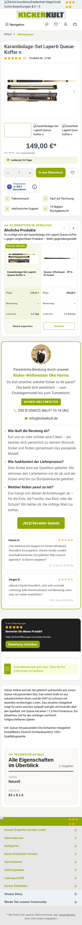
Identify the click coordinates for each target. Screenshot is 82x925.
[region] (41, 91)
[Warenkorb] (75, 24)
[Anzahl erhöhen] (30, 172)
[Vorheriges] (7, 90)
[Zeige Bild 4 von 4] (53, 113)
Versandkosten (28, 153)
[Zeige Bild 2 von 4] (37, 113)
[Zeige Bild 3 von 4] (45, 113)
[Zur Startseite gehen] (41, 15)
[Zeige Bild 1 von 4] (29, 113)
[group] (41, 90)
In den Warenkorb (51, 172)
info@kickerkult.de (43, 418)
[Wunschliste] (56, 24)
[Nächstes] (74, 90)
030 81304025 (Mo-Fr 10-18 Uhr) (43, 410)
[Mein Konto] (65, 24)
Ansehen (59, 326)
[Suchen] (46, 24)
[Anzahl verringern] (8, 172)
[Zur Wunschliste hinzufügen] (72, 172)
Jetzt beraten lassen (41, 523)
